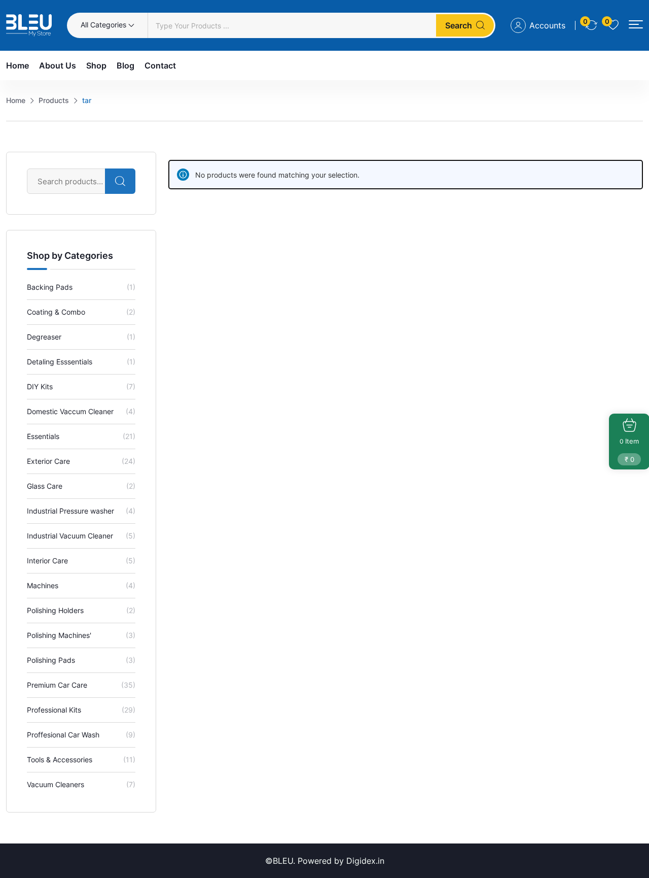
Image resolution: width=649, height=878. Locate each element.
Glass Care (44, 486)
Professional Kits (54, 709)
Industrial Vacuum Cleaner (70, 535)
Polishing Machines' (59, 635)
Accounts (547, 25)
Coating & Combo (56, 312)
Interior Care (47, 560)
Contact (160, 65)
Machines (42, 585)
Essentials (43, 436)
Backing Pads (50, 287)
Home (17, 65)
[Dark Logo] (29, 25)
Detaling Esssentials (59, 361)
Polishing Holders (55, 610)
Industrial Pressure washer (70, 510)
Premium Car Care (57, 685)
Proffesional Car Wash (63, 734)
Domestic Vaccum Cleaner (70, 411)
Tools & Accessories (59, 759)
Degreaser (44, 336)
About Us (57, 65)
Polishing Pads (51, 660)
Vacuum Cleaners (55, 784)
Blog (125, 65)
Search (458, 25)
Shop (96, 65)
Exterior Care (48, 461)
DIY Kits (40, 386)
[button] (636, 24)
